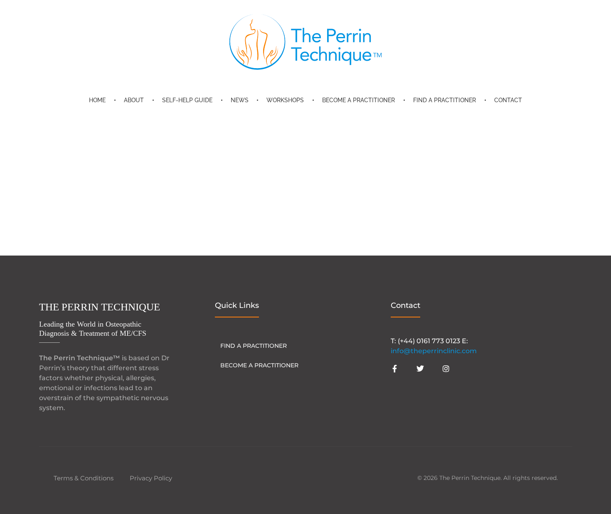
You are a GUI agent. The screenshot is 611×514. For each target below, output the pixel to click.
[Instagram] (446, 368)
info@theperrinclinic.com (434, 351)
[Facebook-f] (394, 368)
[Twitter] (420, 368)
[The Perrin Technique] (305, 41)
